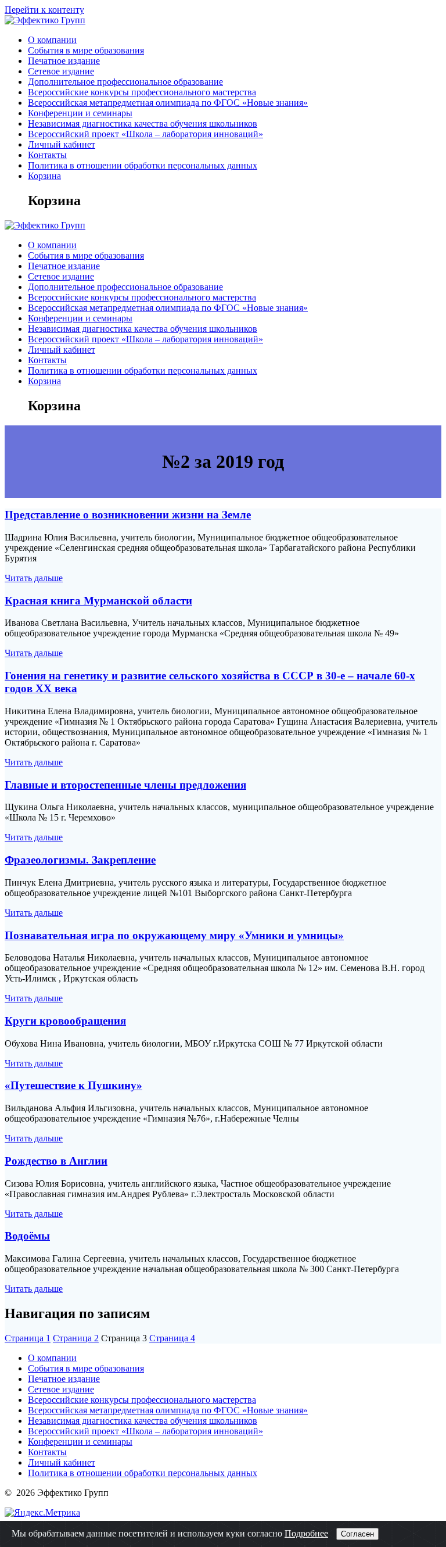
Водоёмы (27, 1236)
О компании (52, 40)
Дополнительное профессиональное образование (125, 82)
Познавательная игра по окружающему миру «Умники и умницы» (174, 935)
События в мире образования (86, 50)
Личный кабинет (61, 144)
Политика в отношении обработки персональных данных (142, 165)
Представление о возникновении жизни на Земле (128, 514)
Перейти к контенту (44, 10)
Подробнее (306, 1533)
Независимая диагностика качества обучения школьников (142, 123)
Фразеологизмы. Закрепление (80, 860)
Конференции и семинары (80, 113)
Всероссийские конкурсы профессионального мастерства (142, 92)
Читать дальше (34, 578)
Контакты (47, 155)
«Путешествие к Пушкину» (73, 1085)
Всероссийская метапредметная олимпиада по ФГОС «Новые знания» (168, 103)
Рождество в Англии (56, 1161)
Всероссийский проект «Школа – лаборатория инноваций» (145, 134)
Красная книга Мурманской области (98, 601)
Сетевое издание (61, 71)
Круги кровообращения (65, 1021)
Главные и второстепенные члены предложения (125, 785)
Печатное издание (64, 61)
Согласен (357, 1534)
